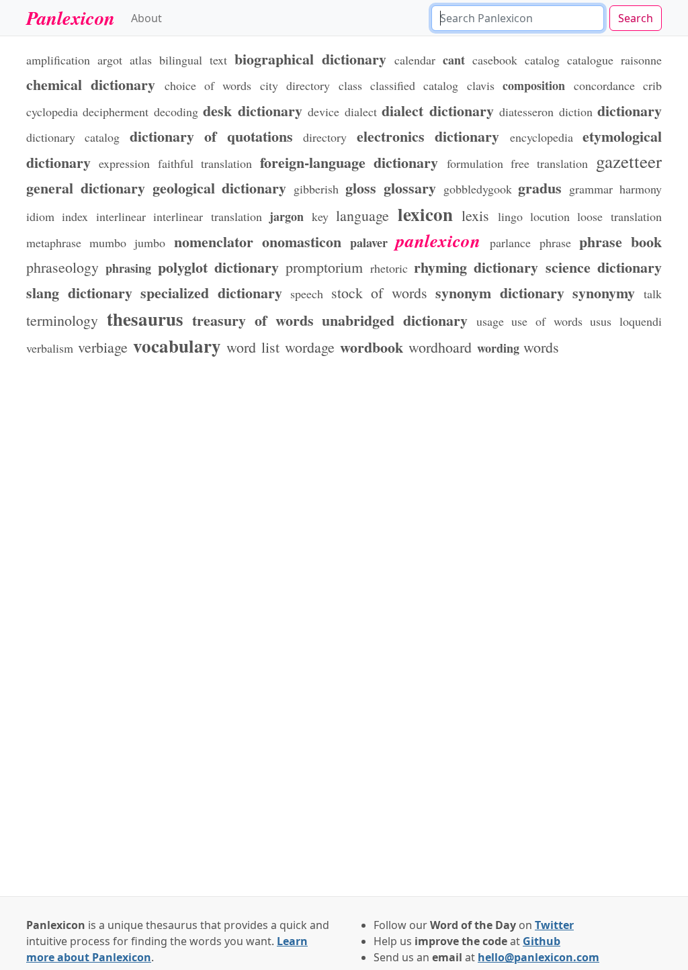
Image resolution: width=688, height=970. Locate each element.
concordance (604, 85)
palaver (369, 242)
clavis (480, 85)
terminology (62, 320)
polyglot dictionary (218, 266)
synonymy (603, 292)
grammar (591, 189)
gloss (360, 187)
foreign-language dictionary (349, 162)
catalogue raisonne (614, 60)
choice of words (208, 85)
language (362, 215)
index (75, 216)
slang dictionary (79, 292)
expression (124, 163)
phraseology (62, 267)
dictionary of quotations (211, 135)
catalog (542, 60)
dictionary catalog (73, 137)
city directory (295, 85)
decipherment (115, 111)
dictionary (629, 110)
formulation (475, 163)
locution (550, 216)
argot (109, 60)
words (541, 347)
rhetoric (389, 268)
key (320, 216)
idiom (40, 216)
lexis (475, 215)
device (323, 111)
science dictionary (604, 266)
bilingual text (193, 60)
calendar (414, 60)
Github (541, 941)
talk (653, 293)
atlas (141, 60)
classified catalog (414, 85)
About (146, 18)
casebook (494, 60)
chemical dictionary (90, 84)
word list (253, 347)
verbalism (49, 348)
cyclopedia (52, 111)
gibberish (316, 189)
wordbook (371, 346)
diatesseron (526, 111)
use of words (546, 321)
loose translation (619, 216)
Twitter (554, 925)
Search (635, 18)
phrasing (128, 268)
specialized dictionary (211, 292)
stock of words (379, 292)
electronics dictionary (428, 135)
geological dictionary (220, 187)
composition (534, 85)
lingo (510, 216)
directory (325, 137)
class (350, 85)
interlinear (121, 216)
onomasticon (301, 241)
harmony (640, 189)
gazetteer (629, 161)
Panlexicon (70, 17)
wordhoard (440, 347)
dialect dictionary (437, 110)
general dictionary (85, 187)
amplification (58, 60)
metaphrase (53, 242)
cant (454, 60)
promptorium (324, 267)
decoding (176, 111)
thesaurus (145, 319)
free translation (549, 163)
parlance (510, 242)
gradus (540, 187)
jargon (286, 216)
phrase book (620, 241)
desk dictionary (252, 110)
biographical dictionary (310, 58)
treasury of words (252, 319)
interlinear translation (207, 216)
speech (306, 293)
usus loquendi (626, 321)
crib (652, 85)
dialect (361, 111)
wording (498, 348)
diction (576, 111)
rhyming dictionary (476, 266)
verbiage (103, 347)
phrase (555, 242)
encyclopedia (541, 137)
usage (490, 321)
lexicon (425, 214)
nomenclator (213, 241)
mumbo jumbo (127, 242)
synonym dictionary (499, 292)
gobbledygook (477, 189)
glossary (410, 187)
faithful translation (205, 163)
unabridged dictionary (395, 319)
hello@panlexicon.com (538, 957)
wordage (310, 347)
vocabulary (177, 346)
